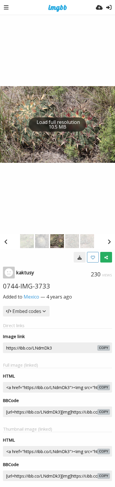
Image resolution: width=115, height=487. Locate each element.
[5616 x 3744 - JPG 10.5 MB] (80, 257)
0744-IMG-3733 (26, 285)
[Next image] (109, 241)
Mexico (31, 296)
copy (103, 348)
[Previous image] (6, 241)
